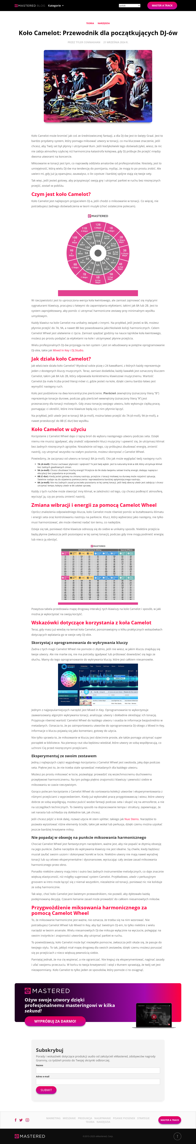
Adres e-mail (42, 1076)
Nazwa (39, 1065)
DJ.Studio (77, 350)
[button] (56, 5)
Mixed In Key (61, 350)
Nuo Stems (131, 819)
